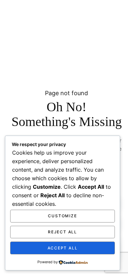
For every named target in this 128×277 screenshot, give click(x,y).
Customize (62, 215)
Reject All (62, 231)
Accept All (63, 247)
